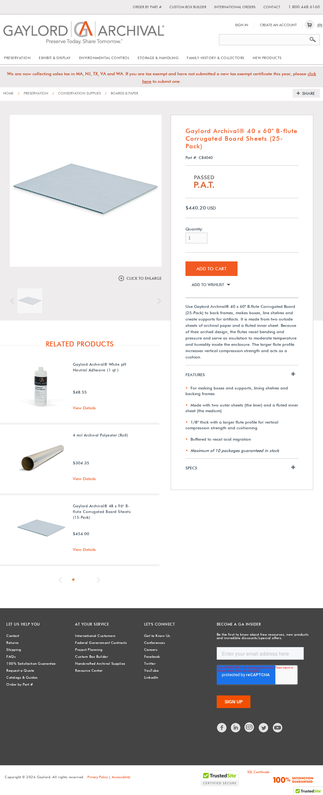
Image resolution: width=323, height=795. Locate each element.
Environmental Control (104, 58)
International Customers (95, 635)
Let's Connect (159, 624)
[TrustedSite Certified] (220, 778)
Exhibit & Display (55, 58)
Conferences (154, 642)
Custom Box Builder (187, 7)
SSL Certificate (258, 772)
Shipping (13, 649)
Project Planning (88, 649)
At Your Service (92, 624)
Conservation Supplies (76, 93)
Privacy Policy (97, 777)
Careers (151, 649)
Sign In (241, 25)
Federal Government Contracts (101, 642)
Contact (271, 7)
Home (8, 93)
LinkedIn (151, 677)
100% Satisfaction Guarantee (31, 663)
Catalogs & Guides (22, 677)
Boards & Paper (121, 93)
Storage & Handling (158, 58)
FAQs (11, 656)
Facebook (152, 656)
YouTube (151, 670)
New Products (267, 58)
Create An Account (278, 25)
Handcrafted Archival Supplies (100, 663)
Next (158, 301)
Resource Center (89, 670)
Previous (13, 301)
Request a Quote (20, 670)
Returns (12, 642)
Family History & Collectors (215, 58)
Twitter (150, 663)
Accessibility (121, 777)
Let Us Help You (23, 624)
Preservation (17, 58)
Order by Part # (147, 7)
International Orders (234, 7)
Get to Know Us (157, 635)
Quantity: (194, 229)
